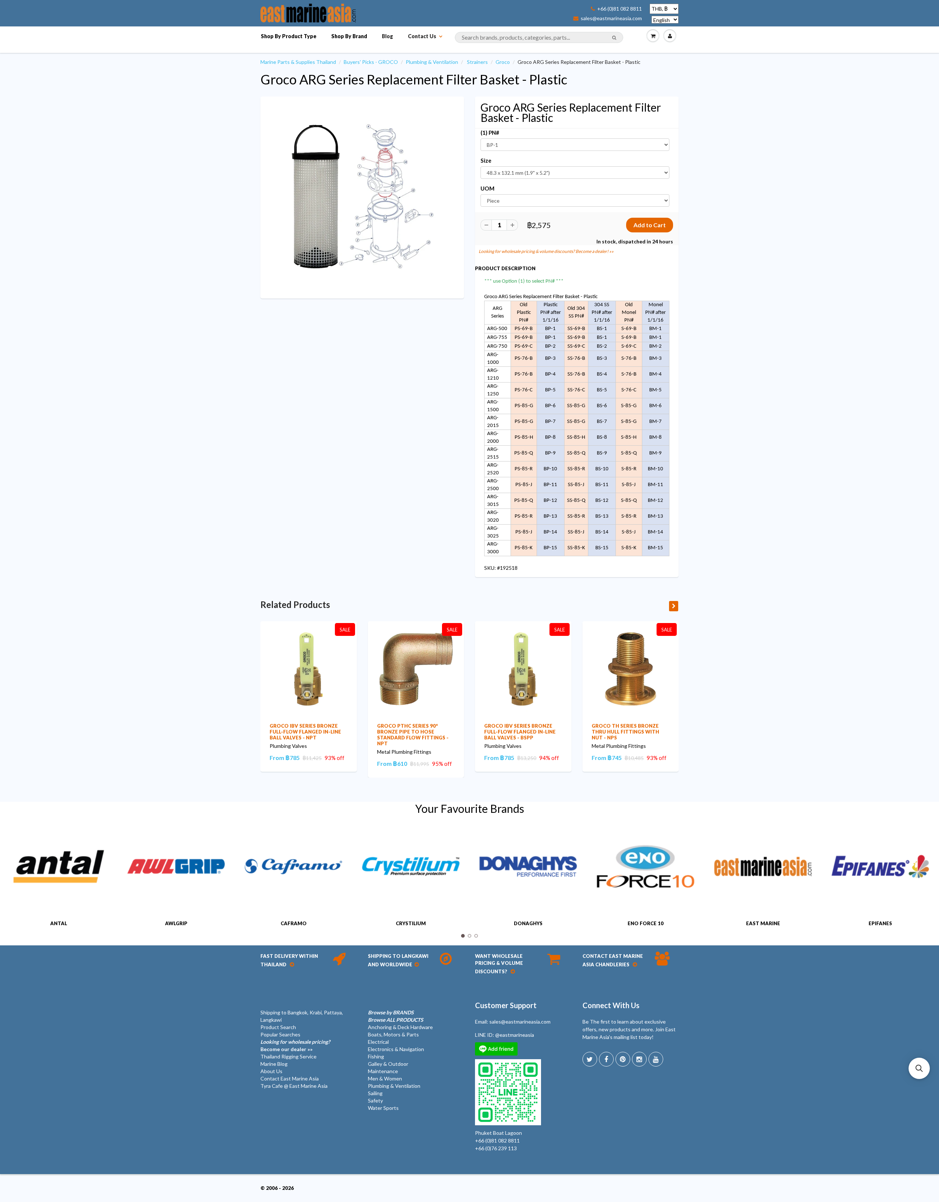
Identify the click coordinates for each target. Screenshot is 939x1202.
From (285, 757)
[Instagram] (639, 1059)
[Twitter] (589, 1059)
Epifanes (880, 923)
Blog (387, 36)
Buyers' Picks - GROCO (371, 62)
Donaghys (528, 923)
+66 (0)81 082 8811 (619, 9)
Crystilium (411, 923)
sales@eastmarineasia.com (611, 18)
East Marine (763, 923)
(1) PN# (490, 132)
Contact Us (422, 36)
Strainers (477, 62)
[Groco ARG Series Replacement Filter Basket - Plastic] (362, 196)
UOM (487, 188)
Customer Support (506, 1005)
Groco (503, 62)
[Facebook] (606, 1059)
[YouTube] (655, 1059)
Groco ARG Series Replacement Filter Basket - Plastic (413, 79)
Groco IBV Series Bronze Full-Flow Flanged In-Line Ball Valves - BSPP (520, 732)
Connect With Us (610, 1005)
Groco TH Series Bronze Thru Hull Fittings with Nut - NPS (625, 732)
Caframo (294, 923)
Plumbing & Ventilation (432, 62)
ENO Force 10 (646, 923)
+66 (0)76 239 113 (496, 1148)
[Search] (614, 38)
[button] (919, 1068)
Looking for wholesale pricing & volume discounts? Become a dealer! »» (546, 251)
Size (486, 160)
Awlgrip (176, 923)
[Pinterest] (622, 1059)
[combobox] (539, 37)
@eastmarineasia (514, 1035)
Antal (58, 923)
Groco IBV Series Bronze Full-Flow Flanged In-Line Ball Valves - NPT (305, 732)
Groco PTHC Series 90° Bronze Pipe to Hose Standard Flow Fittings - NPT (413, 734)
